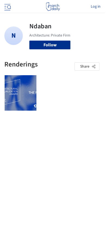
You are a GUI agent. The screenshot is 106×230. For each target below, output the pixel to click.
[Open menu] (7, 6)
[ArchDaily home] (53, 6)
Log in (96, 6)
